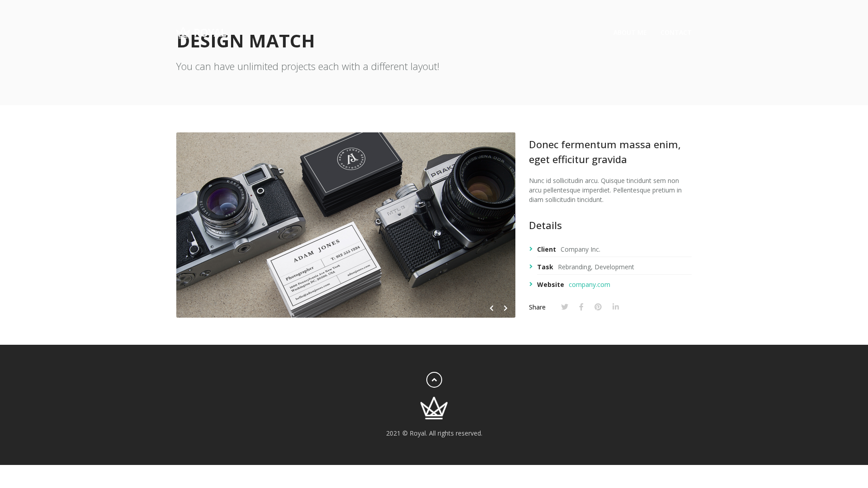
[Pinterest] (598, 307)
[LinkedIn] (615, 307)
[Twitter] (565, 307)
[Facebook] (581, 307)
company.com (589, 284)
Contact (676, 32)
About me (630, 32)
